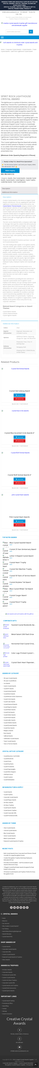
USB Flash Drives (8, 774)
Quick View (16, 403)
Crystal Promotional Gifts (10, 815)
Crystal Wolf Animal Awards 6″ (19, 475)
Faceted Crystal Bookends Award (23, 625)
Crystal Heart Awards (9, 717)
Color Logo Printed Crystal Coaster (23, 653)
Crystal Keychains (9, 764)
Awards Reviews (6, 934)
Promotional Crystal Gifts (9, 975)
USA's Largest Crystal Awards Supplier (23, 1059)
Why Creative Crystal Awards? (10, 926)
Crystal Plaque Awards (10, 800)
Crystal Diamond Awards (10, 704)
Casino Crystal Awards (10, 686)
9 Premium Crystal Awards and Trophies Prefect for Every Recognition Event (19, 873)
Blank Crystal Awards (9, 838)
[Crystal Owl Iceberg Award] (19, 378)
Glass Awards (6, 959)
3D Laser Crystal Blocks (10, 681)
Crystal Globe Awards (10, 715)
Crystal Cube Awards (9, 701)
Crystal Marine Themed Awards (12, 206)
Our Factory (5, 928)
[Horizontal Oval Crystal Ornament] (6, 646)
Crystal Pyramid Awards (10, 725)
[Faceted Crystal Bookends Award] (6, 627)
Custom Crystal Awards (8, 954)
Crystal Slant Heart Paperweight (23, 663)
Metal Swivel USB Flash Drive (22, 634)
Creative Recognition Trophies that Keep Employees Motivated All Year (18, 859)
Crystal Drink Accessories (9, 988)
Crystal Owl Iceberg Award (19, 391)
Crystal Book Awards (9, 694)
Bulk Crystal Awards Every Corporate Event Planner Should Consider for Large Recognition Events (20, 854)
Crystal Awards (26, 49)
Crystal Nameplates (9, 779)
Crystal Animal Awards (10, 691)
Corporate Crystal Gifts (8, 983)
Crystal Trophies (30, 180)
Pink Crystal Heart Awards (19, 517)
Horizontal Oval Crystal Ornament (23, 644)
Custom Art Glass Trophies (9, 980)
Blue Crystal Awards (9, 833)
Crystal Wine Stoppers (10, 772)
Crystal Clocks (7, 761)
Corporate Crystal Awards (13, 49)
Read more (20, 395)
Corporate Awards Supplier (10, 1063)
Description (6, 189)
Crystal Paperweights (9, 769)
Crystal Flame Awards (10, 709)
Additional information (10, 192)
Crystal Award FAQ (7, 936)
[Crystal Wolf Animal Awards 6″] (19, 462)
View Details (20, 398)
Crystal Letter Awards (9, 720)
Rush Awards (7, 733)
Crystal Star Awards (9, 728)
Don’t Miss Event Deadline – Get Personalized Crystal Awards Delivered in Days (18, 863)
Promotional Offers (7, 1003)
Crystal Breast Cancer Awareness (13, 696)
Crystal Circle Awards (9, 699)
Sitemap (4, 1011)
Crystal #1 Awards (9, 688)
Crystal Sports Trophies (10, 810)
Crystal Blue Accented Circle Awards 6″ (19, 433)
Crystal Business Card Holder (12, 756)
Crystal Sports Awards (10, 808)
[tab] (19, 188)
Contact (4, 1008)
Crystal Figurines (20, 180)
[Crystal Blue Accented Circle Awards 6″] (19, 420)
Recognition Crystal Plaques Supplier (15, 1065)
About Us (4, 921)
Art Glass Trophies (9, 805)
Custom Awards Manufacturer (27, 1063)
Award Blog (5, 1006)
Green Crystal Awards (10, 836)
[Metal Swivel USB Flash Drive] (6, 636)
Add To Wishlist (24, 403)
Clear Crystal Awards (19, 178)
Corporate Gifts (6, 952)
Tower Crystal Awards (19, 182)
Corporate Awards (7, 972)
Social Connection (7, 1014)
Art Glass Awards (8, 802)
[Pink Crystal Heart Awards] (19, 504)
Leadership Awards (6, 182)
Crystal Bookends (8, 758)
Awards (10, 178)
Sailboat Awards (8, 736)
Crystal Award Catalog (8, 1000)
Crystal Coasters (8, 777)
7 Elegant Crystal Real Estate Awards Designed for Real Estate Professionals (19, 868)
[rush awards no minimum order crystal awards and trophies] (19, 45)
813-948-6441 (23, 12)
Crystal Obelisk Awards (10, 723)
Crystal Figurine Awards (10, 707)
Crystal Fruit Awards (9, 712)
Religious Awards (8, 730)
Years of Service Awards (10, 744)
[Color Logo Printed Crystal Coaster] (6, 655)
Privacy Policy (30, 1065)
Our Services (5, 923)
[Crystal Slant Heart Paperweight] (6, 664)
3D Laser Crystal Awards (10, 678)
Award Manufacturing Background (11, 931)
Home (3, 49)
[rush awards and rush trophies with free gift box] (19, 614)
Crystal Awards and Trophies (10, 985)
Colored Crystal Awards (10, 830)
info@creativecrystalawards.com (10, 12)
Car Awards (7, 683)
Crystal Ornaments (9, 766)
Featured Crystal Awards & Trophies (13, 841)
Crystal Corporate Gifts (10, 813)
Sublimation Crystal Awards (11, 738)
